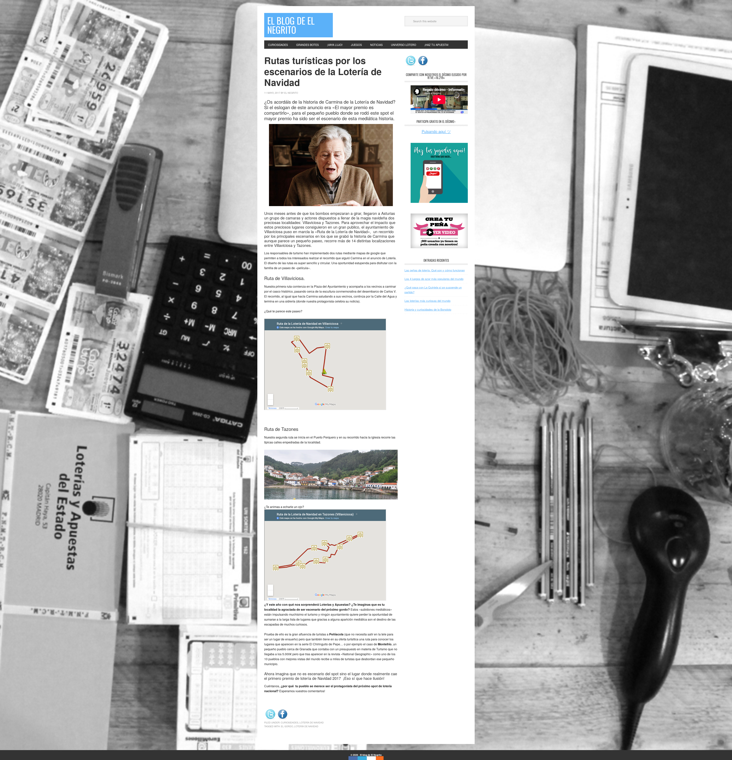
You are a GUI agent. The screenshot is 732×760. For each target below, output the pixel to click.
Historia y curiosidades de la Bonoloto (428, 309)
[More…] (377, 758)
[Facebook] (353, 758)
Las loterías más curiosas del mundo (427, 301)
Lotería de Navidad (311, 722)
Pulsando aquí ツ (436, 131)
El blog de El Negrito (291, 25)
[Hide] (381, 758)
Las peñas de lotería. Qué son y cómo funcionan (435, 270)
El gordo (287, 726)
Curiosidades (289, 722)
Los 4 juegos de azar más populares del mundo (434, 279)
